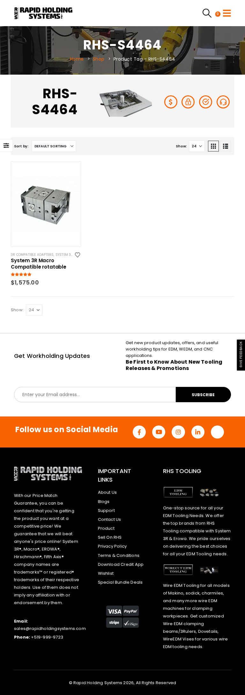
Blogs (104, 502)
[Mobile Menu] (227, 13)
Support (106, 510)
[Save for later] (78, 254)
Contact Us (109, 519)
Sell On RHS (110, 537)
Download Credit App (121, 564)
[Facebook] (139, 432)
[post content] (46, 204)
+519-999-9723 (47, 637)
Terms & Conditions (119, 555)
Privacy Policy (112, 546)
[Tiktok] (217, 432)
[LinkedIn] (197, 432)
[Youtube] (158, 432)
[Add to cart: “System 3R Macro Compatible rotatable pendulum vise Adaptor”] (70, 172)
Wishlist (106, 573)
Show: (181, 146)
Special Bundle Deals (120, 582)
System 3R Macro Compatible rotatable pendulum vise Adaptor (40, 263)
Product (106, 528)
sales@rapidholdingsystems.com (50, 628)
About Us (107, 492)
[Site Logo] (43, 13)
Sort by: (21, 146)
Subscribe (203, 394)
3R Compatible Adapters (32, 254)
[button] (213, 146)
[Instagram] (178, 432)
